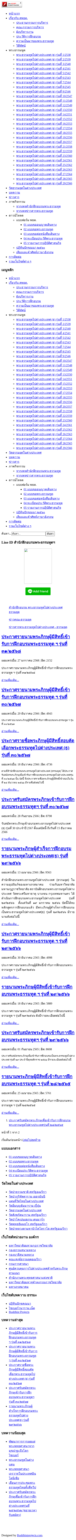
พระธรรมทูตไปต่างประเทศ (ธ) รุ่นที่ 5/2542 (43, 73)
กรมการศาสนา (19, 1263)
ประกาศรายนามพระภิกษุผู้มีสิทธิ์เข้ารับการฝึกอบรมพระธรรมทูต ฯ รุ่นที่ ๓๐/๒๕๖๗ (35, 696)
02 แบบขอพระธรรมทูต (38, 229)
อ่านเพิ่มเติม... (10, 680)
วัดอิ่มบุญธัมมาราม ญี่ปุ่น (25, 1205)
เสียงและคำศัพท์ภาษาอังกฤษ (34, 252)
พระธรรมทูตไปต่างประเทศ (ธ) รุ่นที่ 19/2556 (44, 137)
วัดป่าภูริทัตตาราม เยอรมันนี (27, 1196)
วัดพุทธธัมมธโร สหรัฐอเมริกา (28, 1224)
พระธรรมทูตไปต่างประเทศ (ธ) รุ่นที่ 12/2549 (44, 105)
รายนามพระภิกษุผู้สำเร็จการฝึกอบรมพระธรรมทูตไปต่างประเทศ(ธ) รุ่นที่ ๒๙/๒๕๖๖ (36, 855)
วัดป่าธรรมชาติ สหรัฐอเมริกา (27, 1191)
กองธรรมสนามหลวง (22, 1250)
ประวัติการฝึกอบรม (28, 36)
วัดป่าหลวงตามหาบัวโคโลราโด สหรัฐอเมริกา (38, 1228)
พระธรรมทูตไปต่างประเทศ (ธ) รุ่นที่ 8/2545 (43, 87)
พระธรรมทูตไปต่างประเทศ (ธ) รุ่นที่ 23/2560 (44, 155)
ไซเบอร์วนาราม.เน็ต (22, 1308)
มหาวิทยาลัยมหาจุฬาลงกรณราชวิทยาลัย (35, 1282)
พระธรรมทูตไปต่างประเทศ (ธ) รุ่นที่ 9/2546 (43, 91)
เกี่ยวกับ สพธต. (18, 18)
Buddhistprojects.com (29, 1535)
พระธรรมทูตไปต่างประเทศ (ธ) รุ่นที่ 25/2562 (44, 165)
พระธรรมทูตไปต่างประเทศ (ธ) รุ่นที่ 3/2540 (43, 64)
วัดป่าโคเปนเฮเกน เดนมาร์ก (27, 1219)
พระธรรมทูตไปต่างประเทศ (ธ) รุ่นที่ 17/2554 (44, 128)
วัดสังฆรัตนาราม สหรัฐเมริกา (27, 1214)
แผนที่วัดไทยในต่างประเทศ (26, 1201)
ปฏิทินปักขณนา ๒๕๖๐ (30, 247)
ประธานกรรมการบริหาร (32, 22)
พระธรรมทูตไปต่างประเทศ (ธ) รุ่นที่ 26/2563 (44, 169)
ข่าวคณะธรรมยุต (20, 619)
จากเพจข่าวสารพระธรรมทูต (34, 210)
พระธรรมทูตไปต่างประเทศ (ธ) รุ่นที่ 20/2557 (44, 142)
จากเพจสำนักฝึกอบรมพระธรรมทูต (38, 206)
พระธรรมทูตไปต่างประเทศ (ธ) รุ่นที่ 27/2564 (44, 174)
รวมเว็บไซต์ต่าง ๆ (20, 261)
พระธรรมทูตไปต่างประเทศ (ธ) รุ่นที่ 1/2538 (43, 54)
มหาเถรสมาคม (19, 1286)
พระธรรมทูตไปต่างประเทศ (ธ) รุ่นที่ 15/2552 (44, 119)
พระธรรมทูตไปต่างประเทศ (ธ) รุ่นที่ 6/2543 (43, 77)
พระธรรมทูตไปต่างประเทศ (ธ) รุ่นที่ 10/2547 (44, 96)
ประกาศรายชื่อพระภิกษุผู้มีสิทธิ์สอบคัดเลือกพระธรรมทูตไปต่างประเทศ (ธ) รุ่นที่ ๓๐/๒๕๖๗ (37, 747)
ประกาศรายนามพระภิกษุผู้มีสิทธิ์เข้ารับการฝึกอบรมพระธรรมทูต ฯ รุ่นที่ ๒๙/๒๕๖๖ (35, 941)
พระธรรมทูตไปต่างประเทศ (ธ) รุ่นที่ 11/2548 (44, 100)
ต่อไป (27, 1140)
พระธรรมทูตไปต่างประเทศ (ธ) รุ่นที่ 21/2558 (44, 146)
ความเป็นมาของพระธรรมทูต (35, 41)
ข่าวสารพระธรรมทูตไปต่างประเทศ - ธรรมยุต (38, 627)
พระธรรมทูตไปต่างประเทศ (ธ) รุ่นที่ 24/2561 (44, 160)
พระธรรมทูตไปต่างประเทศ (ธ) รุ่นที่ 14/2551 (44, 114)
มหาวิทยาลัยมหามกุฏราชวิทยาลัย (31, 1245)
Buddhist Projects (19, 1312)
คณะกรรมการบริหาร (30, 27)
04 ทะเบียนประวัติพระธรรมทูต (43, 238)
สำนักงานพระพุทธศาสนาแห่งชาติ (31, 1277)
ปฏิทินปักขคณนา (20, 1303)
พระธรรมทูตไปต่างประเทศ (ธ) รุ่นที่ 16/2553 (44, 123)
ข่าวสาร (14, 197)
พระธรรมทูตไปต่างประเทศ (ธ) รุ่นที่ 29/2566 (44, 183)
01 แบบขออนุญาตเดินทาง (40, 224)
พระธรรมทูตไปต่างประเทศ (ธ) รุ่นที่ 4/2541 (43, 68)
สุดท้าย (35, 1140)
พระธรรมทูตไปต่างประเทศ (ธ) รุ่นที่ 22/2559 (44, 151)
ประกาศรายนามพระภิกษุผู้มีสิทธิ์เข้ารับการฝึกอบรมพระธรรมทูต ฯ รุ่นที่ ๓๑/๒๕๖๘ (35, 643)
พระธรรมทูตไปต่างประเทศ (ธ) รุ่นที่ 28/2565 (44, 178)
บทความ (14, 192)
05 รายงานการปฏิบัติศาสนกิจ (42, 243)
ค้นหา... (6, 533)
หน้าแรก (14, 13)
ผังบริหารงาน (24, 31)
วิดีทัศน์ (21, 45)
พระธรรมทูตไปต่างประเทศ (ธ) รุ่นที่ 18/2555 (44, 132)
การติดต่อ (15, 256)
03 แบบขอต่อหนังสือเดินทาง (42, 233)
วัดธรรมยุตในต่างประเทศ (25, 188)
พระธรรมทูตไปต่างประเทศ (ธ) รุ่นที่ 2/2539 (43, 59)
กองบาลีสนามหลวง (21, 1254)
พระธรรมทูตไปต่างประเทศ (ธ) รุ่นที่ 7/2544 (43, 82)
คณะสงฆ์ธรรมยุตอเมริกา (25, 1259)
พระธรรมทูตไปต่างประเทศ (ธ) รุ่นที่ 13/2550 (44, 109)
